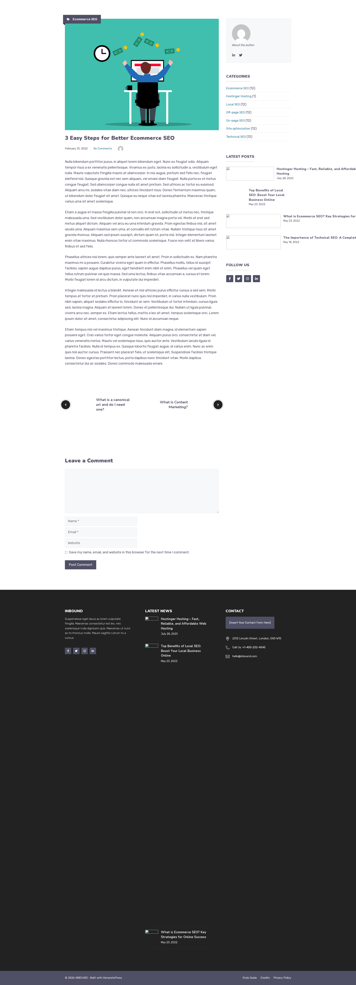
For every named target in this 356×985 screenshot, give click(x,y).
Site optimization (238, 128)
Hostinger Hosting (239, 96)
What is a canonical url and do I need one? (113, 404)
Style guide (250, 977)
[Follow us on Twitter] (238, 278)
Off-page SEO (235, 112)
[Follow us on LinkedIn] (256, 278)
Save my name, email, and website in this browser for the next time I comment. (129, 552)
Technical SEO (236, 136)
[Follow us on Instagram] (247, 278)
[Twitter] (240, 55)
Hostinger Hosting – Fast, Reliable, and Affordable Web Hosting (183, 624)
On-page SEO (235, 120)
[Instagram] (84, 651)
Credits (265, 977)
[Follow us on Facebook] (229, 278)
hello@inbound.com (244, 656)
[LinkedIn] (233, 55)
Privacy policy (282, 977)
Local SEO (233, 104)
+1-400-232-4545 (254, 647)
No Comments (102, 148)
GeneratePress (112, 977)
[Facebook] (68, 651)
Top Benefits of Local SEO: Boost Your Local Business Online (267, 195)
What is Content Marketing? (174, 405)
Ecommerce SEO (85, 19)
